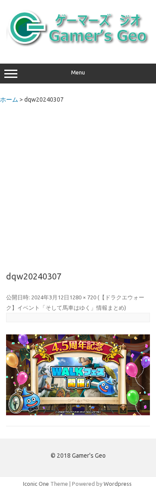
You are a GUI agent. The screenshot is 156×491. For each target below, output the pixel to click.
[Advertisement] (78, 185)
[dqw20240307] (78, 374)
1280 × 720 (82, 297)
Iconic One (36, 484)
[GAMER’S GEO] (78, 45)
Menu (78, 72)
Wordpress (118, 484)
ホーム (9, 99)
